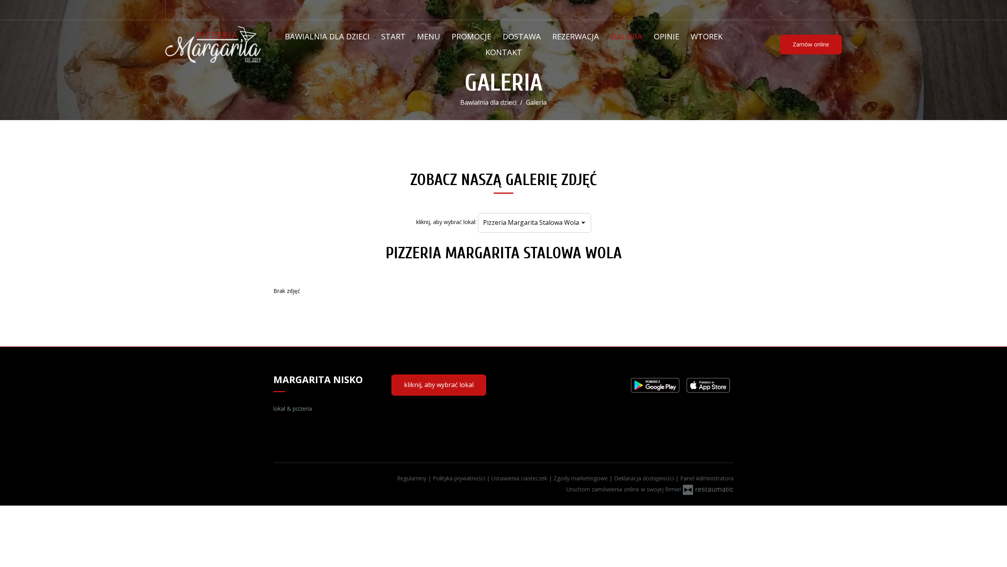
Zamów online (811, 44)
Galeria (626, 36)
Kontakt (503, 52)
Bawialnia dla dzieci (327, 36)
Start (393, 36)
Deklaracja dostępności (644, 478)
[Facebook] (175, 10)
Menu (428, 36)
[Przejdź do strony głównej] (213, 44)
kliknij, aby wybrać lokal (439, 384)
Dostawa (522, 36)
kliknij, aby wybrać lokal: (446, 222)
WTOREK (707, 36)
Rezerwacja (575, 36)
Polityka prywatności (460, 478)
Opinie (666, 36)
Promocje (471, 36)
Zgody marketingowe (581, 478)
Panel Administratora (707, 478)
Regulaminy (412, 478)
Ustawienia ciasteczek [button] (520, 478)
